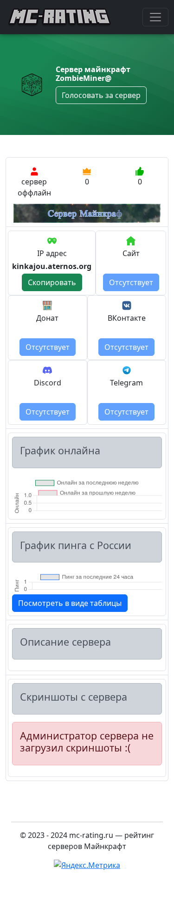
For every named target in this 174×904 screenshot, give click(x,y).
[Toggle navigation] (155, 17)
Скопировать (52, 282)
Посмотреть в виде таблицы (70, 603)
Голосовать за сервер (101, 95)
